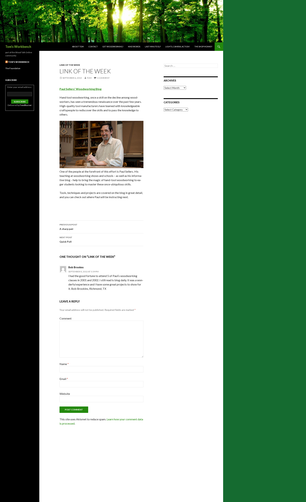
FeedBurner (26, 105)
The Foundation (12, 68)
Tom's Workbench (18, 47)
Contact (93, 46)
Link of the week (70, 65)
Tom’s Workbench (18, 62)
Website (65, 393)
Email (64, 378)
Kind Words (134, 46)
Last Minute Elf (153, 46)
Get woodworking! (112, 46)
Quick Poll (66, 239)
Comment (66, 318)
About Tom (78, 46)
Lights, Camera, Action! (177, 46)
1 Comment (103, 78)
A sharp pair (68, 226)
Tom (89, 78)
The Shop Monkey (203, 46)
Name (64, 364)
